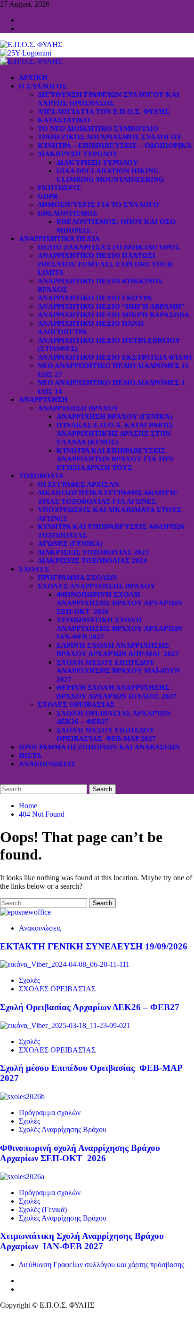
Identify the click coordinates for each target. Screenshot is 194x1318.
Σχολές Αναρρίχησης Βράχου (96, 586)
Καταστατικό (64, 120)
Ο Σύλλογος (43, 86)
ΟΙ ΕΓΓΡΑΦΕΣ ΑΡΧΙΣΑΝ (78, 484)
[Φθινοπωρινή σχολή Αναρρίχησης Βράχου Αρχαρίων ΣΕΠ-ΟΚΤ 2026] (22, 1097)
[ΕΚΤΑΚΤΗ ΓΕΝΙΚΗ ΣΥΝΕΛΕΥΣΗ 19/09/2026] (25, 912)
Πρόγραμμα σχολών (50, 1113)
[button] (3, 780)
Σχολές (34, 569)
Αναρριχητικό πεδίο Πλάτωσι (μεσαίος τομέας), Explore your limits (105, 264)
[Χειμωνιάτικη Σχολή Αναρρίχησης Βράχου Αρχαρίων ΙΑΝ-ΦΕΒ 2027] (22, 1177)
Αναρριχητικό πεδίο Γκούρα (95, 298)
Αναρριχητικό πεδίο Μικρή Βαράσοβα (113, 315)
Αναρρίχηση (43, 399)
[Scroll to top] (3, 1314)
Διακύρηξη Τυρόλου (97, 162)
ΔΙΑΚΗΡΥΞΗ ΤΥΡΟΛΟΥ (78, 154)
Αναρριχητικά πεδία (59, 238)
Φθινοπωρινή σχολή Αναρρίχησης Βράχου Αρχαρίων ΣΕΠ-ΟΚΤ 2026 (119, 603)
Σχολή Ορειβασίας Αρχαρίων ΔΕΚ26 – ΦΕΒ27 (89, 1007)
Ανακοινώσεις (47, 764)
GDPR (48, 196)
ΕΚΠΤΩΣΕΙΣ (59, 188)
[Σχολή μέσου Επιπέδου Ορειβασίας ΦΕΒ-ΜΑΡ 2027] (65, 1025)
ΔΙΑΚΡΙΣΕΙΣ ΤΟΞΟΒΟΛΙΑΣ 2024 (92, 560)
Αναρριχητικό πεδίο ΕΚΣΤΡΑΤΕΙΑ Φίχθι (115, 357)
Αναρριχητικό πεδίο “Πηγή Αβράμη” (111, 306)
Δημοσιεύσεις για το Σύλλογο (98, 205)
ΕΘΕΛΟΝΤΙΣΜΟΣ (67, 213)
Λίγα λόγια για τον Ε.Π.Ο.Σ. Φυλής (104, 111)
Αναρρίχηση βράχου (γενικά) (114, 416)
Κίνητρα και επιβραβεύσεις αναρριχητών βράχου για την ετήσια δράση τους (115, 459)
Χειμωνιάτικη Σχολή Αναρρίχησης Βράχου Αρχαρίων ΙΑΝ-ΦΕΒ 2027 (120, 628)
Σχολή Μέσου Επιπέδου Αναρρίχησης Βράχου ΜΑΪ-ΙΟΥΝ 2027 (118, 671)
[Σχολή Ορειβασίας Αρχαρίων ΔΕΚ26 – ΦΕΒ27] (64, 964)
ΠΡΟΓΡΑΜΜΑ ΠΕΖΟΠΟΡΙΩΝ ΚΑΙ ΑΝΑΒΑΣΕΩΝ (99, 747)
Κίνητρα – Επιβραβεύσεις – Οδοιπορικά (115, 145)
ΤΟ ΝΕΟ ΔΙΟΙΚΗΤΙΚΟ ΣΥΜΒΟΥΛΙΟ (98, 128)
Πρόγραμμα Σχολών (77, 577)
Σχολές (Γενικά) (43, 1209)
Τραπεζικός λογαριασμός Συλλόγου (110, 137)
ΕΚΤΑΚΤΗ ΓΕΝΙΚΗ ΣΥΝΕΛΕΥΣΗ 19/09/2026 (93, 946)
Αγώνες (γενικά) (70, 543)
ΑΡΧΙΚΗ (33, 77)
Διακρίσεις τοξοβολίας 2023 (93, 552)
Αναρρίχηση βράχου (78, 408)
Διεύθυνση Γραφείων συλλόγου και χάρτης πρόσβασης (101, 1265)
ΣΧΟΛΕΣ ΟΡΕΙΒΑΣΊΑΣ (76, 704)
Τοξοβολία (41, 476)
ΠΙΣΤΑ (30, 755)
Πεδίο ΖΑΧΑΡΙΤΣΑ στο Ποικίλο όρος (109, 247)
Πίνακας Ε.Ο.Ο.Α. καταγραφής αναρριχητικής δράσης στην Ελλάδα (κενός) (115, 433)
